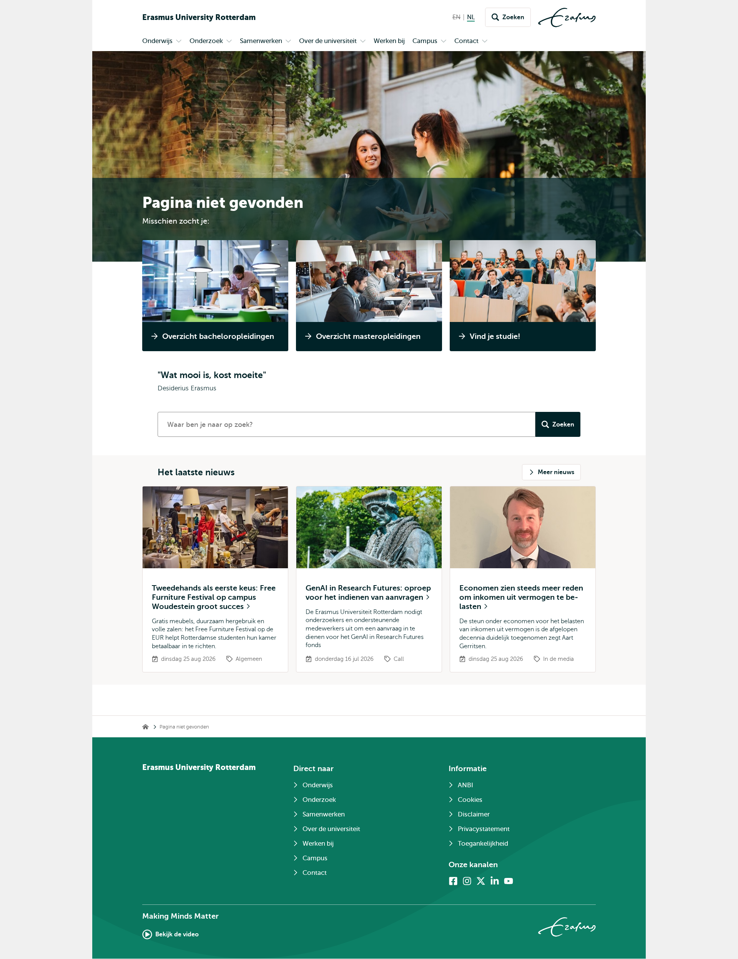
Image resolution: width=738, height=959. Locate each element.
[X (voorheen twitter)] (480, 881)
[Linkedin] (494, 881)
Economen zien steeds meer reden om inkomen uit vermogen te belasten (521, 597)
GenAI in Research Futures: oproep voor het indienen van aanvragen (368, 593)
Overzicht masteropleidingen (368, 336)
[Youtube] (508, 881)
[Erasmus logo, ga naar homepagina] (567, 17)
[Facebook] (453, 881)
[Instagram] (467, 881)
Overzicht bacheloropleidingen (218, 336)
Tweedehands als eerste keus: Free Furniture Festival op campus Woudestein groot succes (214, 597)
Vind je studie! (495, 336)
